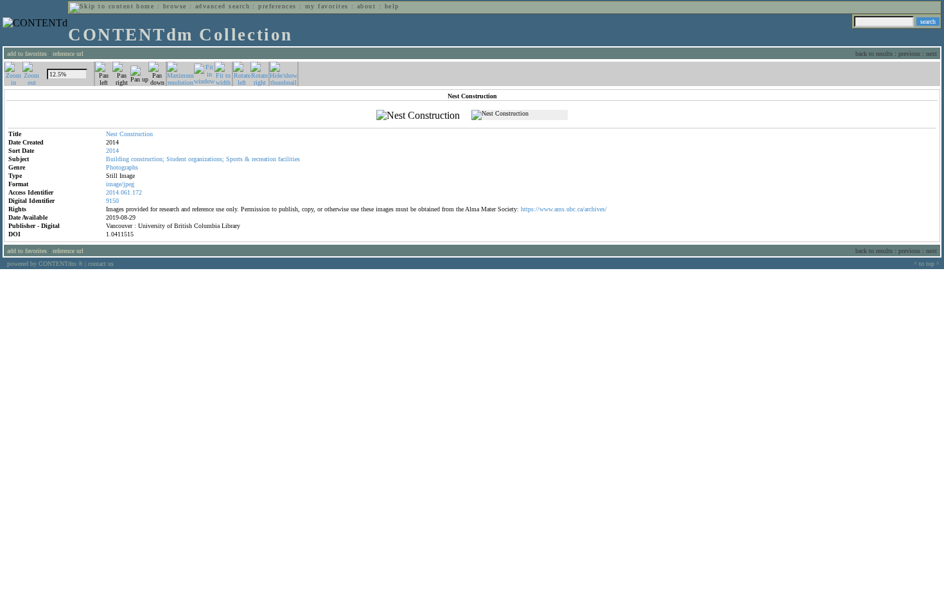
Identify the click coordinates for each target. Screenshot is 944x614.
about (366, 6)
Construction (136, 133)
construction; (147, 158)
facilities (289, 158)
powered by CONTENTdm (45, 263)
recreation (264, 158)
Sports (234, 158)
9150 (112, 200)
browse (175, 6)
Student (176, 158)
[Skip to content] (101, 6)
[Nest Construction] (418, 115)
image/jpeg (120, 184)
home (145, 6)
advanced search (222, 6)
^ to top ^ (927, 263)
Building (117, 158)
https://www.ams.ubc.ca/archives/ (564, 209)
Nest (112, 133)
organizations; (206, 158)
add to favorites (27, 53)
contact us (101, 263)
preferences (277, 6)
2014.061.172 (124, 192)
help (392, 6)
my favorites (327, 6)
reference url (68, 53)
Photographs (122, 167)
